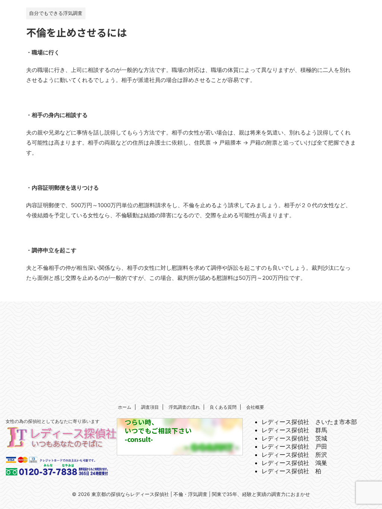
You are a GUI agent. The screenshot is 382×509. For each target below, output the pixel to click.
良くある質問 (223, 407)
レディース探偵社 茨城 (294, 438)
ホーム (124, 407)
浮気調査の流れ (184, 407)
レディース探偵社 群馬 (294, 430)
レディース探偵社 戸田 (294, 446)
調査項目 (150, 407)
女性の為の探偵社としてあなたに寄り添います (53, 421)
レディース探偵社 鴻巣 (294, 463)
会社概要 (255, 407)
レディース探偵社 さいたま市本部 (309, 422)
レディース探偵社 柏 (291, 471)
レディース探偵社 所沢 (294, 454)
